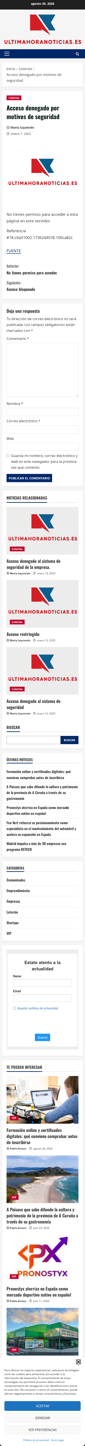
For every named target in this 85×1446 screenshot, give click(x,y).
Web (10, 438)
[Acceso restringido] (42, 604)
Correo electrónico (23, 421)
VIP (9, 933)
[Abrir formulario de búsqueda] (77, 53)
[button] (78, 1362)
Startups (13, 922)
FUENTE (14, 250)
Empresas (13, 901)
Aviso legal (57, 1440)
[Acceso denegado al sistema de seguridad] (42, 671)
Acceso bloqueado (21, 286)
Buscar (13, 727)
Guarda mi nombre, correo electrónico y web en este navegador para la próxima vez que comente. (44, 461)
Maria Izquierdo (22, 127)
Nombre (15, 403)
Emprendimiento (18, 890)
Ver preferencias (42, 1430)
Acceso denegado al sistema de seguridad (33, 704)
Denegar (42, 1418)
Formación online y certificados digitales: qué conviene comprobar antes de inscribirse (42, 1136)
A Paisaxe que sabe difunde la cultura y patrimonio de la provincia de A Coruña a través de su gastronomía (42, 792)
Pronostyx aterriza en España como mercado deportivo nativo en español (39, 1291)
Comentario (18, 338)
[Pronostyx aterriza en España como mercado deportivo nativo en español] (42, 1258)
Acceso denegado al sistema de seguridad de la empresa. (33, 564)
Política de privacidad (36, 1440)
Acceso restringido (23, 634)
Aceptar (42, 1406)
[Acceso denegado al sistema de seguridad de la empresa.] (42, 531)
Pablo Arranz (18, 1148)
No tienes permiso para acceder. (32, 269)
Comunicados (16, 880)
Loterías (14, 98)
